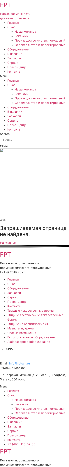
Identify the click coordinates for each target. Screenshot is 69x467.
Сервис (12, 63)
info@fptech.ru (19, 363)
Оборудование (18, 49)
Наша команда (25, 31)
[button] (8, 243)
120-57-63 (20, 355)
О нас (11, 27)
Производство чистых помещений (40, 40)
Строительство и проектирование (40, 45)
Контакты (14, 71)
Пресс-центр (16, 67)
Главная (13, 22)
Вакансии (22, 36)
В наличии (14, 54)
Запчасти (14, 58)
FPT (5, 5)
